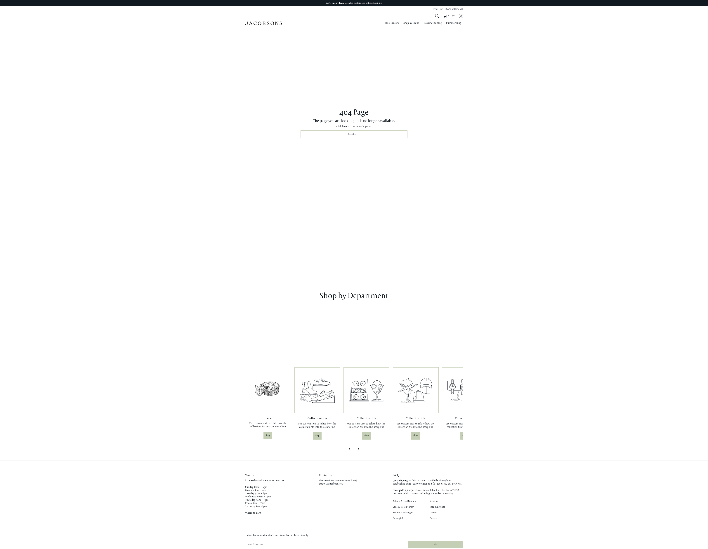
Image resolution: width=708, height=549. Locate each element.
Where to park (253, 513)
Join (435, 544)
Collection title (317, 418)
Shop (268, 435)
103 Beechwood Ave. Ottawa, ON (448, 9)
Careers (433, 518)
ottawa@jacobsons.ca (331, 484)
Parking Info (398, 518)
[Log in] (461, 16)
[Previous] (350, 449)
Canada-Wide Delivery (403, 507)
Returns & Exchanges (403, 513)
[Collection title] (317, 390)
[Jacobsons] (263, 23)
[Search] (437, 16)
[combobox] (354, 134)
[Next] (358, 449)
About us (434, 501)
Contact (433, 513)
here (344, 127)
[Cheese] (268, 390)
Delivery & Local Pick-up (404, 501)
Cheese (268, 418)
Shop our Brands (437, 507)
